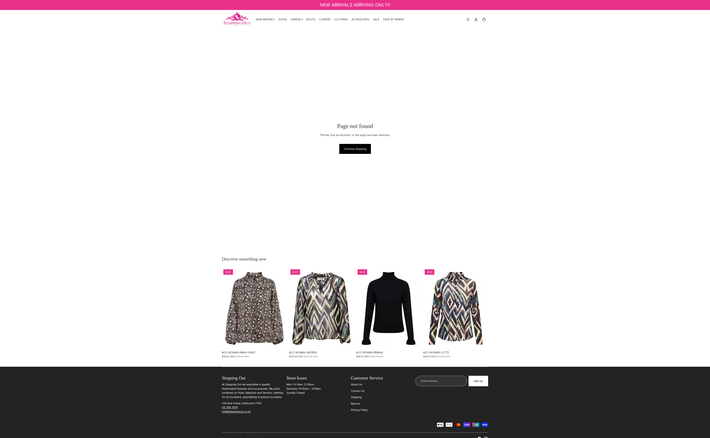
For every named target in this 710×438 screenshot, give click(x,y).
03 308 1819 (230, 407)
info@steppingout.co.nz (236, 411)
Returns (355, 403)
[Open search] (468, 19)
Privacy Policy (359, 409)
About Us (356, 384)
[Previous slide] (294, 308)
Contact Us (357, 390)
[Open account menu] (476, 19)
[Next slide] (348, 308)
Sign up (478, 380)
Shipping (356, 397)
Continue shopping (355, 148)
